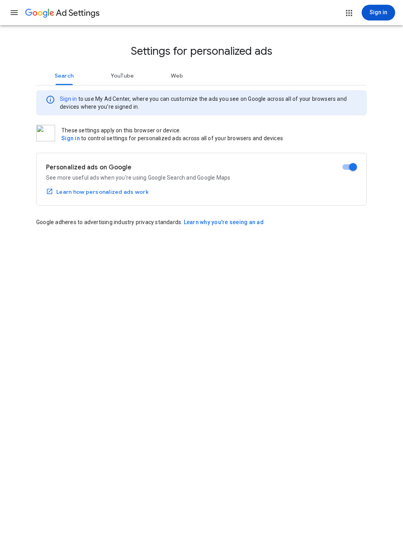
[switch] (349, 167)
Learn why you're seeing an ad (224, 222)
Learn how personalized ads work (102, 191)
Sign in (68, 99)
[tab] (64, 75)
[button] (14, 12)
